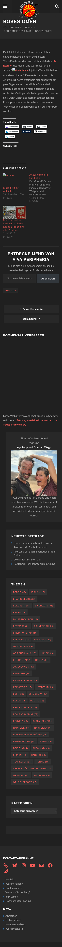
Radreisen (43, 727)
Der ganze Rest (14, 31)
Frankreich (44, 625)
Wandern (21, 775)
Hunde (47, 653)
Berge (19, 592)
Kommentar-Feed (15, 924)
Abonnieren (48, 278)
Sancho (38, 754)
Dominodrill (30, 319)
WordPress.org (14, 928)
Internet (22, 659)
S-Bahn (20, 754)
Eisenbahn (44, 605)
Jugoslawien (23, 666)
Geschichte (23, 646)
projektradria (25, 707)
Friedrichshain (25, 632)
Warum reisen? (14, 883)
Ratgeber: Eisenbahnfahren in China (34, 564)
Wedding (42, 775)
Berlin (38, 592)
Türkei (42, 761)
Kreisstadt (22, 687)
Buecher (22, 605)
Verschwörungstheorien (32, 768)
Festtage (21, 625)
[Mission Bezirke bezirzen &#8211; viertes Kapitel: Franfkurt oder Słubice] (14, 212)
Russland (41, 748)
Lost (18, 693)
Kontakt (10, 879)
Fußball (10, 290)
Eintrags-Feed (13, 920)
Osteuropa (38, 693)
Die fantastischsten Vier (27, 559)
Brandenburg (24, 598)
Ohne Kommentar (32, 309)
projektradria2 (25, 714)
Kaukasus (21, 673)
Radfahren (42, 720)
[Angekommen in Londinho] (42, 188)
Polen (19, 700)
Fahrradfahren (25, 619)
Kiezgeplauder (25, 680)
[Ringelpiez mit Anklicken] (14, 179)
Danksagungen (13, 888)
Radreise (21, 727)
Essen (19, 612)
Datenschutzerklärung (18, 901)
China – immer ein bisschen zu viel (33, 543)
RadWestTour (24, 741)
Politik (37, 700)
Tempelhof (22, 761)
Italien (42, 659)
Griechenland (24, 653)
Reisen (20, 748)
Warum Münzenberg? (17, 892)
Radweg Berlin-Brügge (30, 734)
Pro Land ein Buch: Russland (30, 547)
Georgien (42, 639)
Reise (46, 741)
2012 (28, 31)
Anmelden (11, 916)
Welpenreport (25, 782)
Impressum (11, 896)
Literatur (45, 687)
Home (28, 27)
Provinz (20, 720)
